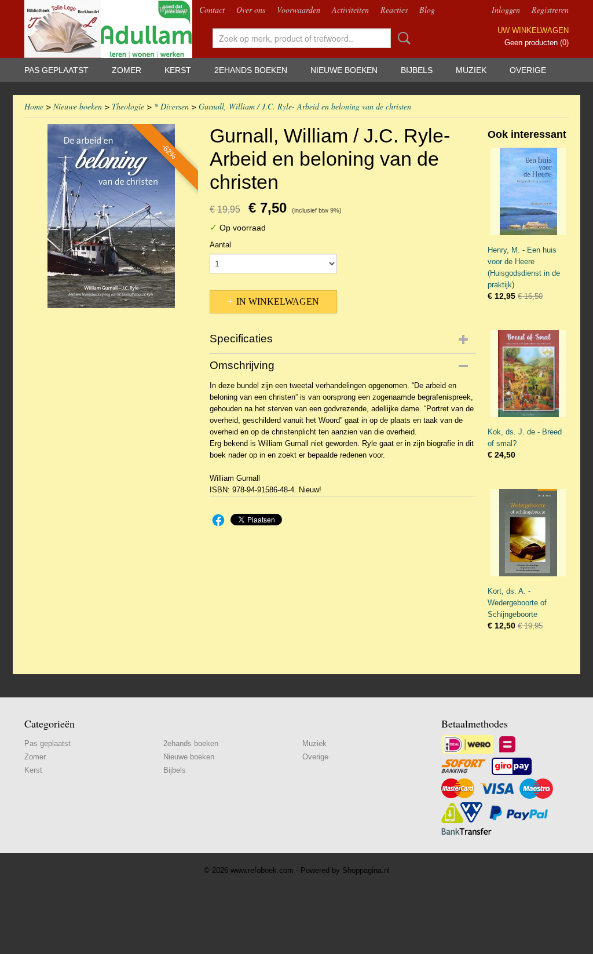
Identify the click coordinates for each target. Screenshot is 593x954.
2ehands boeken (250, 70)
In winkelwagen (277, 301)
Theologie (128, 106)
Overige (528, 70)
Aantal (220, 244)
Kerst (177, 70)
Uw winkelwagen (533, 30)
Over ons (250, 9)
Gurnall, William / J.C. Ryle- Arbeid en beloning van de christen (305, 106)
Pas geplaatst (56, 70)
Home (33, 106)
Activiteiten (350, 9)
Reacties (394, 9)
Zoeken (402, 38)
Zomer (126, 70)
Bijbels (417, 70)
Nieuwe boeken (344, 70)
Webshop (173, 9)
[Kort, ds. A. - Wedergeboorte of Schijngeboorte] (528, 532)
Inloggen (506, 9)
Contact (212, 9)
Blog (427, 9)
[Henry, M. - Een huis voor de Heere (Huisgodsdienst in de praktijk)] (528, 191)
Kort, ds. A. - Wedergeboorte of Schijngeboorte (517, 603)
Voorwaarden (298, 9)
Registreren (550, 9)
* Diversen (171, 106)
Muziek (471, 70)
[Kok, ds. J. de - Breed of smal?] (528, 374)
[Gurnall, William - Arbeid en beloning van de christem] (111, 216)
